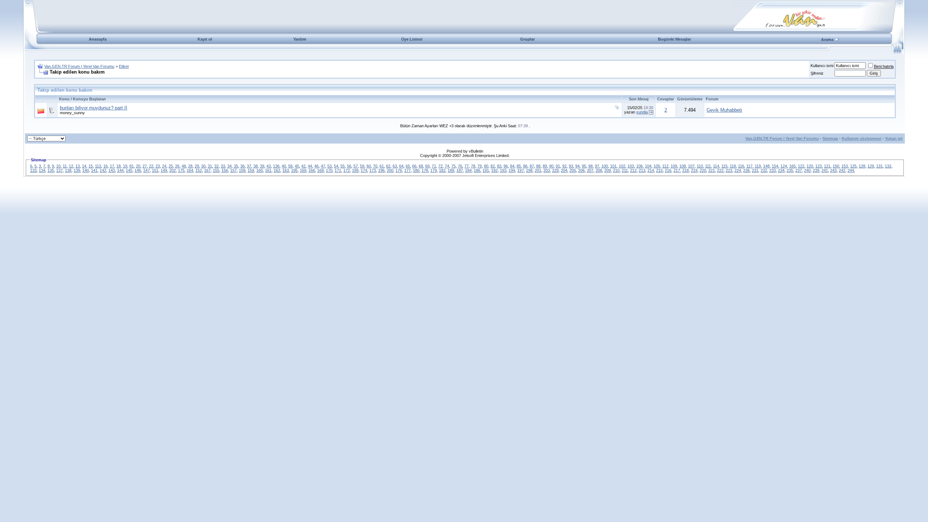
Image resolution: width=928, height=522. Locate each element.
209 (607, 170)
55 (342, 166)
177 (407, 170)
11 (65, 166)
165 (792, 166)
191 (485, 170)
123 (818, 166)
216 (668, 170)
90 (551, 166)
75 (453, 166)
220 (703, 170)
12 (71, 166)
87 (532, 166)
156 (224, 170)
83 (499, 166)
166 (311, 170)
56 (349, 166)
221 (711, 170)
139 (77, 170)
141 (94, 170)
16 (105, 166)
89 (545, 166)
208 (599, 170)
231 (755, 170)
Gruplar (527, 39)
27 (144, 166)
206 (581, 170)
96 (506, 166)
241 (824, 170)
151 (155, 170)
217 (677, 170)
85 (519, 166)
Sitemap (830, 138)
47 (323, 166)
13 (77, 166)
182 (442, 170)
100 (604, 166)
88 (538, 166)
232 (764, 170)
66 (414, 166)
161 (268, 170)
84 (512, 166)
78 (473, 166)
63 (395, 166)
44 (310, 166)
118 (733, 166)
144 (120, 170)
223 (729, 170)
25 (171, 166)
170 (329, 170)
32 (216, 166)
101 (613, 166)
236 (746, 170)
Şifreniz (817, 73)
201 (538, 170)
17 (112, 166)
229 (555, 170)
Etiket (124, 66)
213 (642, 170)
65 (408, 166)
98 (590, 166)
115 (724, 166)
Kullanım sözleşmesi (861, 138)
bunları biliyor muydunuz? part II (93, 108)
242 (842, 170)
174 (364, 170)
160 (259, 170)
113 (98, 166)
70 (375, 166)
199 (355, 170)
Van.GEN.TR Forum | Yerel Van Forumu (79, 66)
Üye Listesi (411, 39)
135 (50, 170)
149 (164, 170)
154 (775, 166)
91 (558, 166)
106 (639, 166)
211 (625, 170)
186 (477, 170)
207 (590, 170)
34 (229, 166)
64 (401, 166)
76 (460, 166)
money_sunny (72, 113)
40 (284, 166)
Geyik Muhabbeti (724, 110)
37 (249, 166)
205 (572, 170)
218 (685, 170)
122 (801, 166)
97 (597, 166)
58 (290, 166)
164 (190, 170)
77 (466, 166)
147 (146, 170)
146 (137, 170)
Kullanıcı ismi (822, 65)
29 (197, 166)
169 (303, 170)
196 (381, 170)
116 (741, 166)
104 (648, 166)
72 (440, 166)
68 (421, 166)
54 (336, 166)
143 (111, 170)
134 (42, 170)
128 (862, 166)
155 (216, 170)
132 (888, 166)
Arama (827, 39)
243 (833, 170)
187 (459, 170)
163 (285, 170)
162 (277, 170)
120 (810, 166)
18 (118, 166)
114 (716, 166)
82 (492, 166)
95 (584, 166)
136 (276, 166)
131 (879, 166)
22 (151, 166)
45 (297, 166)
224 (737, 170)
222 (720, 170)
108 (682, 166)
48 (184, 166)
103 (630, 166)
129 (870, 166)
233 (772, 170)
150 (836, 166)
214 (650, 170)
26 (177, 166)
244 (851, 170)
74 (447, 166)
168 (320, 170)
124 (783, 166)
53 (329, 166)
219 (694, 170)
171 (338, 170)
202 (172, 170)
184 (468, 170)
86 (525, 166)
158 (242, 170)
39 (262, 166)
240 (807, 170)
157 (233, 170)
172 (346, 170)
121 (827, 166)
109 (674, 166)
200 (390, 170)
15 (90, 166)
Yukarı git (894, 138)
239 (816, 170)
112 (665, 166)
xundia (642, 112)
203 (546, 170)
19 (125, 166)
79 (479, 166)
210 (616, 170)
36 (242, 166)
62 (388, 166)
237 (798, 170)
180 (416, 170)
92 (564, 166)
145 (129, 170)
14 (84, 166)
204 (564, 170)
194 (512, 170)
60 (368, 166)
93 (571, 166)
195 (294, 170)
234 (781, 170)
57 (355, 166)
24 (164, 166)
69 (427, 166)
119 (758, 166)
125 (853, 166)
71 (434, 166)
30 (203, 166)
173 (372, 170)
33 (223, 166)
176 (398, 170)
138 (68, 170)
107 (691, 166)
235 (790, 170)
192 (494, 170)
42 (303, 166)
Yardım (299, 39)
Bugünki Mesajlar (674, 39)
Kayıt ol (205, 39)
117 (749, 166)
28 (190, 166)
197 (520, 170)
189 (451, 170)
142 (103, 170)
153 (844, 166)
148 (766, 166)
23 (158, 166)
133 (33, 170)
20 (138, 166)
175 (181, 170)
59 (362, 166)
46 (316, 166)
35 (236, 166)
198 (529, 170)
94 (577, 166)
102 (622, 166)
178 (425, 170)
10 (58, 166)
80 (486, 166)
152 (198, 170)
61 (382, 166)
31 (210, 166)
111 (708, 166)
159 (251, 170)
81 (131, 166)
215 (659, 170)
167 (207, 170)
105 (657, 166)
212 (633, 170)
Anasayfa (98, 39)
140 (85, 170)
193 (503, 170)
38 (255, 166)
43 (268, 166)
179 (433, 170)
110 (700, 166)
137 (59, 170)
